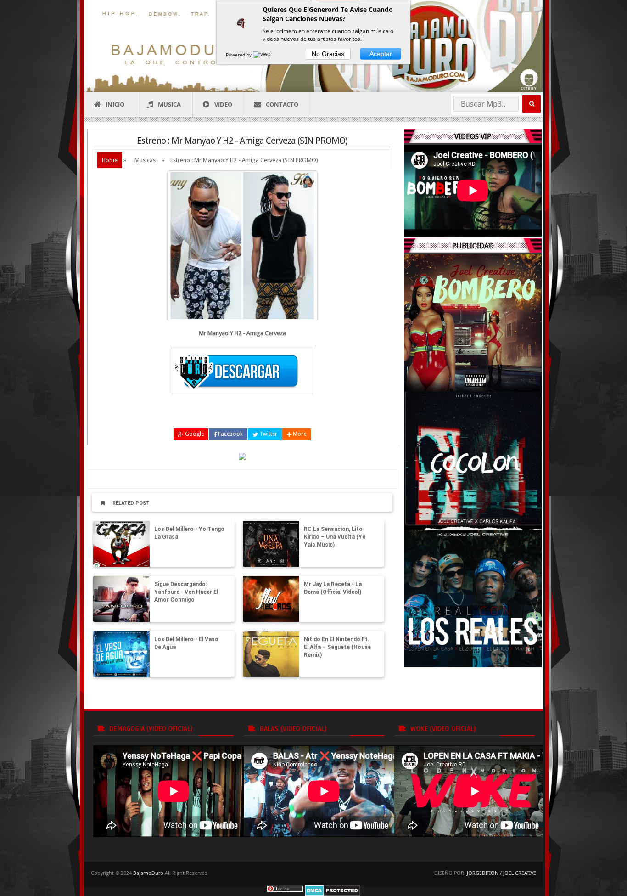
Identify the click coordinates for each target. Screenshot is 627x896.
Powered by (239, 54)
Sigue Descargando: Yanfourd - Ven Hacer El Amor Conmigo (186, 592)
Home (110, 160)
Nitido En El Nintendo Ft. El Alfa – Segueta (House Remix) (337, 647)
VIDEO (223, 104)
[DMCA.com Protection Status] (332, 890)
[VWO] (262, 54)
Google (194, 434)
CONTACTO (282, 104)
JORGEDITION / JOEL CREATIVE (501, 873)
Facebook (230, 434)
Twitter (267, 434)
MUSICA (169, 104)
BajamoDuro (148, 873)
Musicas (145, 160)
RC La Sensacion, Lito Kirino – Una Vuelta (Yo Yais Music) (335, 537)
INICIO (115, 104)
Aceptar (380, 53)
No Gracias (328, 53)
